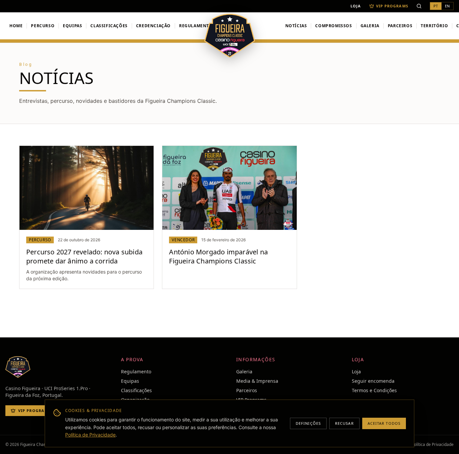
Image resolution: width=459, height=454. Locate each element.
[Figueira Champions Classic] (229, 35)
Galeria (244, 371)
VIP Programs (392, 6)
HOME (16, 26)
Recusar (344, 423)
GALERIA (370, 26)
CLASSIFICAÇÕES (108, 26)
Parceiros (246, 390)
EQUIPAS (72, 26)
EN (447, 5)
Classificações (136, 390)
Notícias (296, 26)
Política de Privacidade (90, 435)
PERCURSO (42, 26)
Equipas (130, 381)
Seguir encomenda (373, 381)
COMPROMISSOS (333, 26)
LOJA (355, 6)
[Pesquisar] (419, 6)
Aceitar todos (384, 423)
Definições (308, 423)
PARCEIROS (400, 26)
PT (435, 5)
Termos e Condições (374, 390)
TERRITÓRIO (434, 26)
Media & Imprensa (257, 381)
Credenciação (153, 26)
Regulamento (196, 26)
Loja (356, 371)
